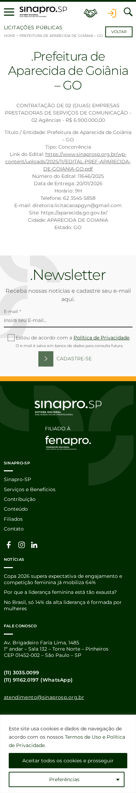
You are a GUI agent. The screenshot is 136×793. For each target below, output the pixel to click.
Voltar (119, 32)
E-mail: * (12, 311)
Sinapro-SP (17, 479)
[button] (9, 11)
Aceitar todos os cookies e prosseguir (68, 760)
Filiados (13, 519)
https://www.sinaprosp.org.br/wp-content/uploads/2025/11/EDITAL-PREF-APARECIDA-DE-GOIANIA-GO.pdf (68, 161)
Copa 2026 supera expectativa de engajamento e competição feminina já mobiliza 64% (63, 579)
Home (9, 36)
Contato (14, 529)
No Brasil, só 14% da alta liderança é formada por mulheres (63, 605)
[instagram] (21, 544)
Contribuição (20, 499)
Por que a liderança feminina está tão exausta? (60, 592)
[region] (68, 754)
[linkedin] (34, 544)
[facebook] (9, 544)
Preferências (64, 779)
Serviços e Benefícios (29, 489)
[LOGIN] (112, 12)
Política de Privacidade (101, 338)
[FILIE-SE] (91, 12)
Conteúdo (16, 509)
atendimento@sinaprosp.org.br (44, 697)
